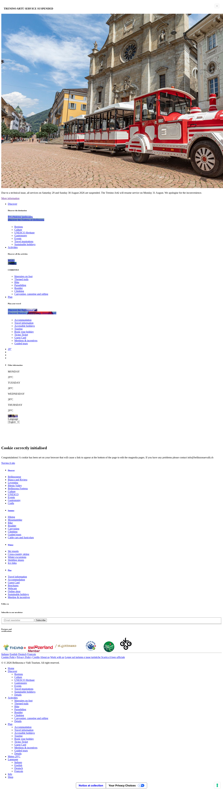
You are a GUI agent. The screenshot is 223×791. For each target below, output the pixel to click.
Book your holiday (24, 331)
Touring (18, 328)
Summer (11, 510)
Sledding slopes (16, 560)
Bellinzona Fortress (18, 488)
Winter (10, 545)
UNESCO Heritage (24, 232)
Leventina (13, 482)
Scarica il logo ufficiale (113, 657)
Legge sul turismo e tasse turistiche (83, 657)
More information (10, 198)
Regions (18, 226)
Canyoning (13, 528)
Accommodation (23, 320)
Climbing (19, 291)
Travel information (23, 323)
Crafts (11, 503)
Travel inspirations (23, 241)
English (13, 654)
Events (17, 238)
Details (18, 694)
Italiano (5, 654)
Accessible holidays (24, 325)
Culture (18, 229)
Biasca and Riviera (17, 479)
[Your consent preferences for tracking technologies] (217, 785)
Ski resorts (13, 551)
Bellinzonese (14, 476)
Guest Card (20, 337)
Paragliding (20, 285)
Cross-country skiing (18, 554)
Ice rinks (12, 563)
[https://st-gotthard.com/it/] (65, 651)
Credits (36, 657)
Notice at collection (91, 785)
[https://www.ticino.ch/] (14, 651)
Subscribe (41, 620)
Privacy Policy (24, 657)
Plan (10, 297)
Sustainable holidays (24, 244)
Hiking (11, 517)
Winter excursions (17, 557)
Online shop (14, 591)
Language (13, 419)
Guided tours (21, 343)
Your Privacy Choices (122, 785)
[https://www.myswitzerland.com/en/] (40, 651)
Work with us (57, 657)
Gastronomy (20, 235)
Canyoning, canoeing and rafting (31, 294)
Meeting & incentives (19, 597)
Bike (16, 282)
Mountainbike (15, 519)
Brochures (13, 585)
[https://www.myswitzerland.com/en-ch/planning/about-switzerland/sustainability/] (109, 651)
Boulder (18, 288)
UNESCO (13, 494)
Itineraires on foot (23, 276)
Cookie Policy (8, 657)
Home (11, 668)
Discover (12, 203)
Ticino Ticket (21, 334)
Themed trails (21, 279)
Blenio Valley (15, 485)
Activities (13, 247)
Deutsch (22, 654)
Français (31, 654)
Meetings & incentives (25, 340)
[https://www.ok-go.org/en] (126, 651)
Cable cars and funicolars (21, 537)
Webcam (12, 588)
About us (45, 657)
